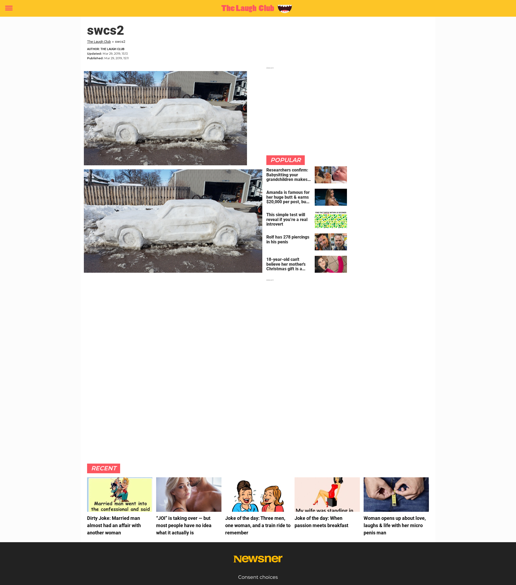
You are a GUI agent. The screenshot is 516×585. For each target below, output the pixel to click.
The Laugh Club (99, 42)
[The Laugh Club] (255, 8)
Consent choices (258, 577)
